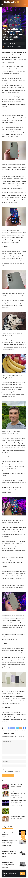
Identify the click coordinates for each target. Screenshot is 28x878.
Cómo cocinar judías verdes (17, 809)
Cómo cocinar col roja (16, 784)
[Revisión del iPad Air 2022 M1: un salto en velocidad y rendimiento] (5, 803)
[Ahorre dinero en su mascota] (5, 818)
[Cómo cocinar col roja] (5, 786)
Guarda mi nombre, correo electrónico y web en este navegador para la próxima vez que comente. (14, 770)
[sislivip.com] (12, 1)
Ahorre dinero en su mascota (17, 816)
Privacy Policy (6, 873)
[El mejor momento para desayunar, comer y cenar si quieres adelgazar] (5, 794)
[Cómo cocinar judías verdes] (5, 811)
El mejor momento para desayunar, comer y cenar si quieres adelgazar (17, 793)
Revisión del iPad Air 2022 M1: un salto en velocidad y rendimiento (18, 802)
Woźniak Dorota (11, 46)
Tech (5, 25)
